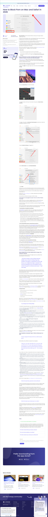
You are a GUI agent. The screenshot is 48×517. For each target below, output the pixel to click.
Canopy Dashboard (39, 508)
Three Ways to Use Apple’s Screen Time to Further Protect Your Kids (10, 43)
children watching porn (32, 299)
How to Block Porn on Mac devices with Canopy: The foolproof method (9, 45)
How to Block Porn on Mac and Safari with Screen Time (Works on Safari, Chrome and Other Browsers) (10, 41)
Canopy (34, 249)
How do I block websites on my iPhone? (27, 432)
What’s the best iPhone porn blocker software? (29, 429)
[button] (32, 421)
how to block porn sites (40, 47)
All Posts (22, 443)
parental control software (26, 331)
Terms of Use (17, 515)
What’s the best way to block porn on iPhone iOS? (29, 434)
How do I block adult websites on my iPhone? (28, 421)
